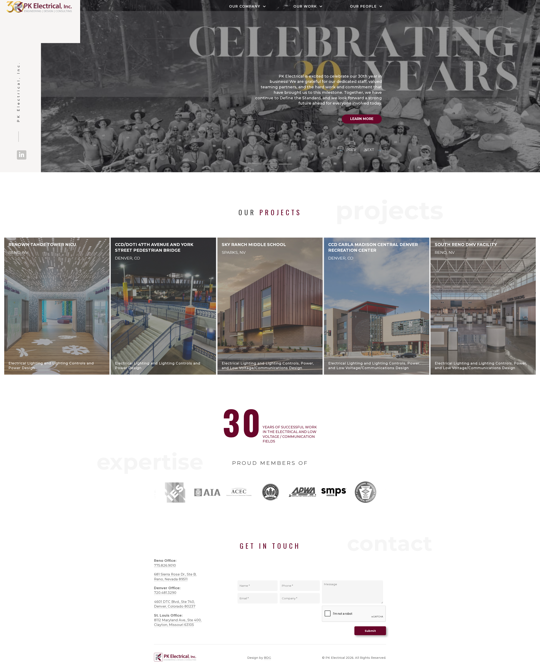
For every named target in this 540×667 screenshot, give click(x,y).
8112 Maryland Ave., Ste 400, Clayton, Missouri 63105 (177, 622)
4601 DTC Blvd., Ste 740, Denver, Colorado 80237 (174, 604)
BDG (267, 658)
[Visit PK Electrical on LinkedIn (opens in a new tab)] (21, 155)
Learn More (361, 119)
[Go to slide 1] (255, 164)
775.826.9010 (165, 565)
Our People (364, 6)
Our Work (306, 6)
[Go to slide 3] (285, 164)
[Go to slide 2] (270, 164)
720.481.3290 (165, 593)
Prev (347, 149)
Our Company (246, 6)
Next (373, 149)
